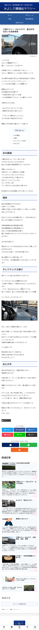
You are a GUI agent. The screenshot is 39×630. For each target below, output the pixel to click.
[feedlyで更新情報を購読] (28, 445)
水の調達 (17, 135)
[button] (35, 344)
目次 (16, 130)
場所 (15, 138)
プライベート (6, 420)
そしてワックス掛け (20, 141)
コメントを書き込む (19, 604)
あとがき (17, 143)
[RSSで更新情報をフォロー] (19, 450)
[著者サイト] (10, 445)
